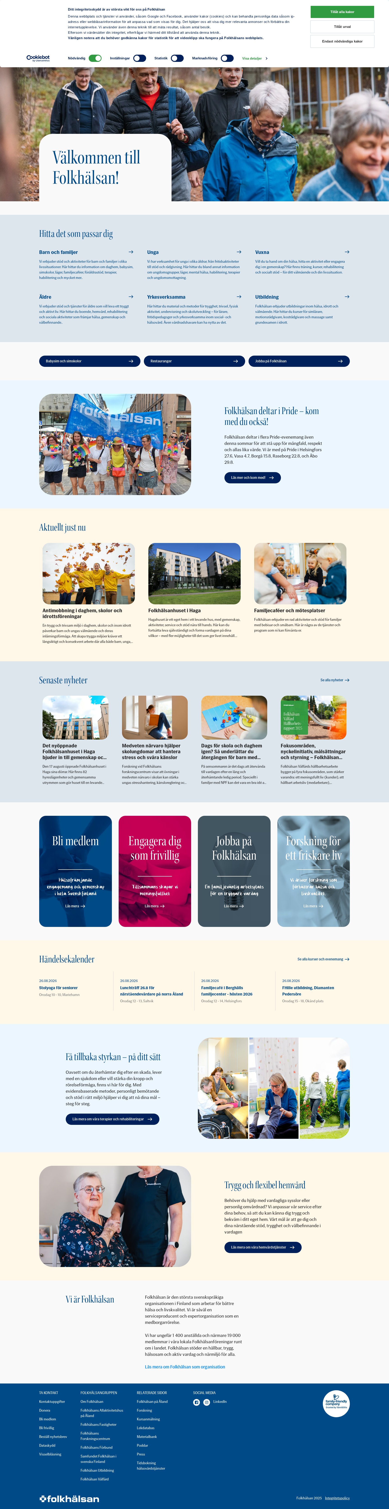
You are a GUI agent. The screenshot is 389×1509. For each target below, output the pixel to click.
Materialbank (147, 1437)
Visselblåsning (50, 1454)
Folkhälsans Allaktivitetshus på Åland (102, 1413)
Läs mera (72, 906)
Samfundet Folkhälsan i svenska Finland (98, 1459)
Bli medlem (47, 1419)
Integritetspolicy (337, 1498)
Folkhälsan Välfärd (95, 1479)
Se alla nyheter (332, 680)
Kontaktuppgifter (52, 1401)
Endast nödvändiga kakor (342, 41)
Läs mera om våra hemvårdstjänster (258, 1247)
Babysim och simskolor (63, 361)
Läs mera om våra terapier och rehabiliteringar (108, 1119)
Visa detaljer (252, 58)
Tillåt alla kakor (342, 12)
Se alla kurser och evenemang (320, 959)
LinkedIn (220, 1401)
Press (141, 1454)
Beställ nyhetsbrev (53, 1437)
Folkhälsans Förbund (97, 1447)
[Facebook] (196, 1402)
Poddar (142, 1445)
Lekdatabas (145, 1428)
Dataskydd (47, 1445)
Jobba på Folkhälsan (271, 361)
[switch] (139, 58)
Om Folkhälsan (92, 1401)
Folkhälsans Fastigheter (98, 1424)
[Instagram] (206, 1402)
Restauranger (161, 361)
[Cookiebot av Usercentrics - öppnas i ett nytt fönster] (38, 58)
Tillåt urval (342, 27)
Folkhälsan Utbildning (97, 1470)
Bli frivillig (46, 1428)
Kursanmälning (148, 1419)
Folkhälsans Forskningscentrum (95, 1436)
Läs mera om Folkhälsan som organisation (185, 1367)
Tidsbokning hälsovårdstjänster (151, 1466)
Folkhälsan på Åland (152, 1401)
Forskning (144, 1410)
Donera (44, 1410)
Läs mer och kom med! (248, 477)
